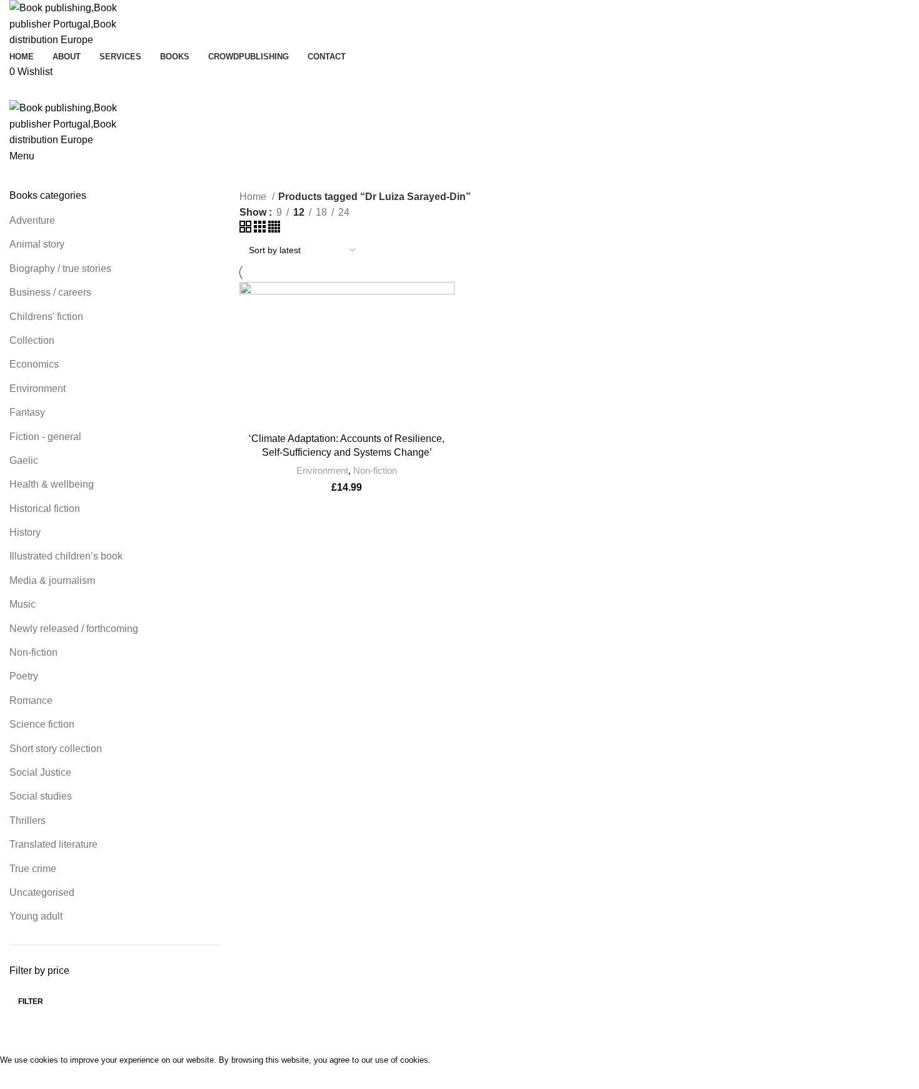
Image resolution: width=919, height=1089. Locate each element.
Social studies (40, 796)
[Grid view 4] (274, 229)
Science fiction (41, 724)
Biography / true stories (60, 268)
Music (22, 604)
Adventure (32, 220)
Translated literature (53, 844)
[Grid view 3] (261, 229)
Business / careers (50, 292)
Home (254, 196)
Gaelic (23, 460)
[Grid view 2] (246, 229)
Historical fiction (44, 508)
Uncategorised (41, 892)
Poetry (23, 676)
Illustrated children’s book (66, 556)
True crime (32, 868)
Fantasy (27, 412)
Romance (31, 700)
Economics (34, 364)
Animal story (36, 244)
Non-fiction (33, 652)
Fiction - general (45, 436)
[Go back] (240, 100)
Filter (30, 1001)
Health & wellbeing (51, 484)
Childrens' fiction (46, 316)
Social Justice (40, 772)
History (25, 532)
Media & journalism (52, 580)
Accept (24, 1077)
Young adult (36, 916)
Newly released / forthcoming (73, 628)
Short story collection (55, 748)
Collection (31, 340)
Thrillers (27, 820)
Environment (37, 388)
